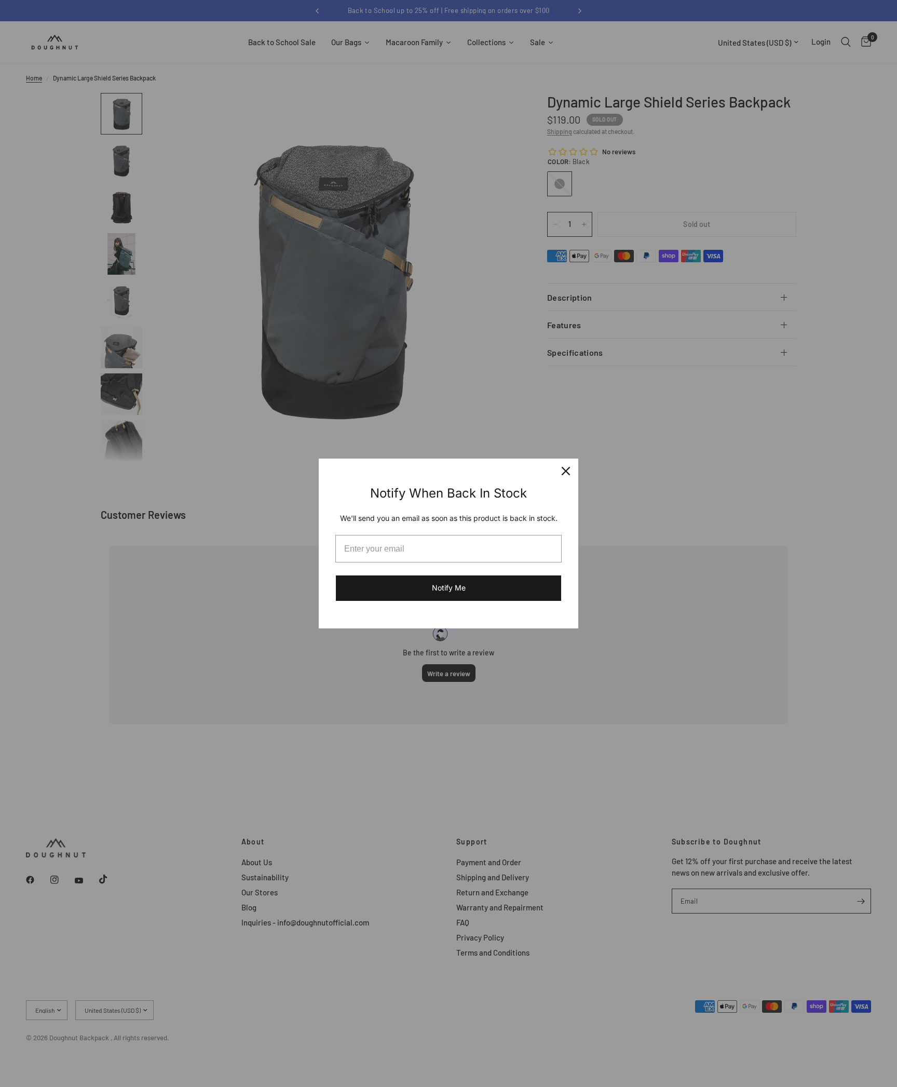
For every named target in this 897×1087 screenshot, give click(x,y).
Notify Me (449, 587)
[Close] (565, 471)
